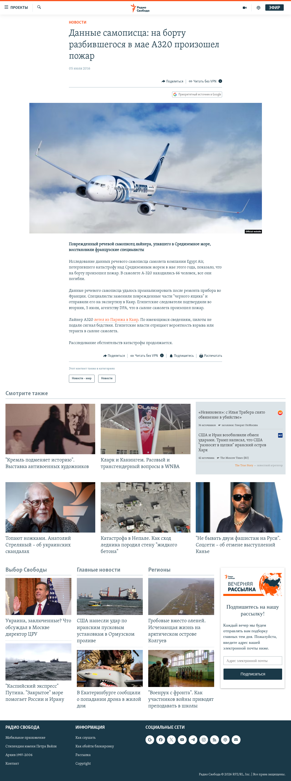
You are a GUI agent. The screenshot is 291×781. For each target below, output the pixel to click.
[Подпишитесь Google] (150, 740)
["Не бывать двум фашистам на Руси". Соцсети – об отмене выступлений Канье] (241, 507)
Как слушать (85, 738)
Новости (77, 23)
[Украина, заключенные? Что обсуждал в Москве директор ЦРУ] (38, 596)
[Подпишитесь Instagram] (203, 740)
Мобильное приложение (25, 738)
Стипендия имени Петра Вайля (31, 747)
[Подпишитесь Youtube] (182, 740)
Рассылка (83, 755)
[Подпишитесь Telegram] (193, 740)
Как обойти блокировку (94, 747)
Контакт (12, 764)
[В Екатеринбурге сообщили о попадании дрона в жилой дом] (110, 668)
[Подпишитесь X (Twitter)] (171, 740)
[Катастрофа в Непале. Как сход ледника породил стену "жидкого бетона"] (146, 507)
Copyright (83, 764)
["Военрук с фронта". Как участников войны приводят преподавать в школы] (181, 668)
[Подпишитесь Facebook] (160, 740)
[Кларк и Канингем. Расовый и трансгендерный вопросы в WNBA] (146, 429)
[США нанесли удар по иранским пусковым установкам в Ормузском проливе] (110, 596)
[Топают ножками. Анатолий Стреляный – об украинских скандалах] (50, 507)
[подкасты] (258, 7)
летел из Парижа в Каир (116, 320)
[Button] (172, 81)
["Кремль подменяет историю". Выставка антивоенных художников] (50, 429)
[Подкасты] (225, 740)
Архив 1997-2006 (19, 755)
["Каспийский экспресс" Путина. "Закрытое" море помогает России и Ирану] (38, 661)
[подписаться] (236, 740)
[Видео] (245, 7)
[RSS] (214, 740)
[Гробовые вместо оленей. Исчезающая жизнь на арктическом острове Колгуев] (181, 596)
